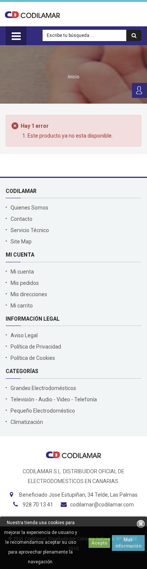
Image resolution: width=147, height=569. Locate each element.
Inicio (73, 77)
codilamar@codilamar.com (102, 505)
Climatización (27, 422)
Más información (128, 543)
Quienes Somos (29, 208)
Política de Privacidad (36, 347)
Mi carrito (22, 306)
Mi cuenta (22, 272)
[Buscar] (133, 35)
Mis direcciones (29, 294)
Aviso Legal (24, 335)
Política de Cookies (33, 358)
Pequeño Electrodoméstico (43, 411)
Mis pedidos (25, 283)
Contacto (21, 219)
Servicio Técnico (30, 230)
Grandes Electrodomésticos (43, 388)
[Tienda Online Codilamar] (32, 14)
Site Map (21, 242)
